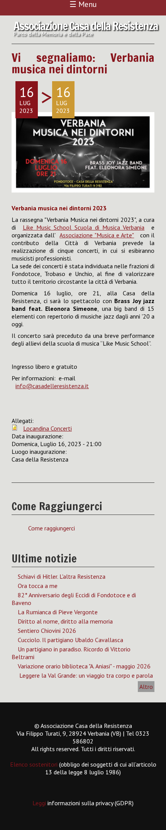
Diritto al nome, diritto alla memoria (65, 621)
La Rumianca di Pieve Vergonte (58, 612)
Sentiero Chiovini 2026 (47, 630)
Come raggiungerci (51, 528)
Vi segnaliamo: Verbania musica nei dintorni (83, 63)
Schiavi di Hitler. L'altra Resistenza (61, 576)
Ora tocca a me (38, 586)
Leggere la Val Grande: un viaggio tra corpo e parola (85, 675)
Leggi (39, 803)
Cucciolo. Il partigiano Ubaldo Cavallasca (70, 640)
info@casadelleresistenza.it (52, 386)
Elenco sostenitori (34, 764)
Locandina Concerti (47, 428)
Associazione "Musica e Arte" (96, 235)
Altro (146, 686)
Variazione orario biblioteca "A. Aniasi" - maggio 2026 (84, 666)
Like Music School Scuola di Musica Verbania (84, 227)
